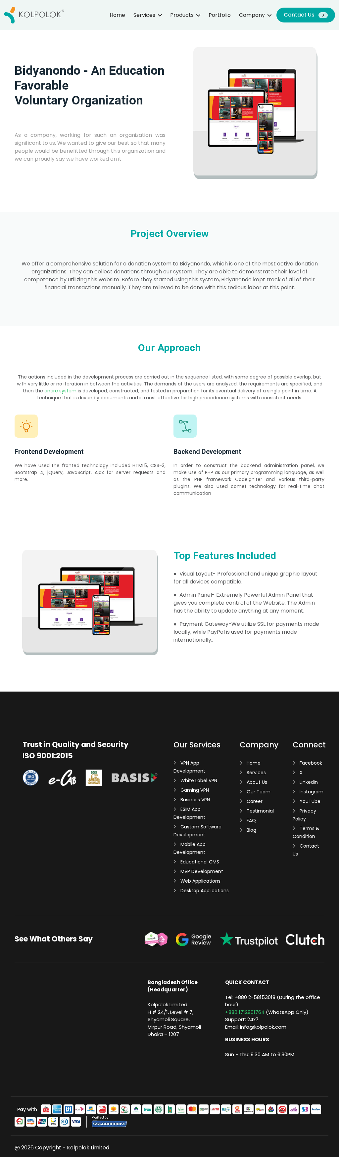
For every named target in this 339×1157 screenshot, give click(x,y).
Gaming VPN (194, 790)
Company (252, 15)
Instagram (310, 791)
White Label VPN (198, 780)
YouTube (309, 801)
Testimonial (259, 811)
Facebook (310, 763)
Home (117, 15)
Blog (250, 830)
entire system (60, 390)
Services (144, 15)
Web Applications (199, 881)
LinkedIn (308, 782)
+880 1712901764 (245, 1012)
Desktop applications (204, 890)
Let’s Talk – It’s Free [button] (40, 175)
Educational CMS (199, 861)
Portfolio (220, 15)
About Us (256, 782)
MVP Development (201, 871)
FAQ (250, 820)
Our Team (257, 791)
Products (182, 15)
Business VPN (194, 799)
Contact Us (300, 15)
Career (254, 801)
